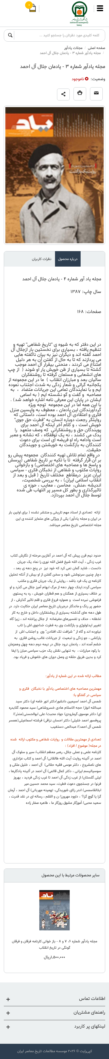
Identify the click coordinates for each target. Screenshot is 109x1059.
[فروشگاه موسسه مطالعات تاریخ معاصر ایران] (66, 14)
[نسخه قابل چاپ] (80, 93)
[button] (63, 94)
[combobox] (58, 35)
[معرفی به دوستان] (96, 93)
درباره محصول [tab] (68, 259)
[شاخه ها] (100, 10)
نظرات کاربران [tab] (41, 259)
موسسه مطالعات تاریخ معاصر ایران (42, 1051)
